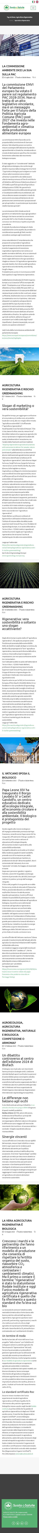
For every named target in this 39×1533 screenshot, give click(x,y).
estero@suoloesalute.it (24, 1454)
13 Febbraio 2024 (10, 1046)
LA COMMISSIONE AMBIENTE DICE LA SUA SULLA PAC (17, 70)
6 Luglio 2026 (8, 77)
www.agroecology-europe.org (13, 556)
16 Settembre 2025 (10, 610)
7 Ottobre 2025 (9, 396)
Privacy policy (7, 1517)
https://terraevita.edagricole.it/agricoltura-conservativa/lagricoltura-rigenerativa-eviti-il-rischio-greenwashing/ (18, 547)
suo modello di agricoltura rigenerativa (17, 1361)
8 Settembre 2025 (10, 781)
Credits (15, 1517)
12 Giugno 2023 (9, 1232)
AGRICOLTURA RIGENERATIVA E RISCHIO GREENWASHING (18, 389)
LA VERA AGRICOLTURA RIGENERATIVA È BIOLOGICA (17, 1224)
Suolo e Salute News (24, 77)
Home (11, 20)
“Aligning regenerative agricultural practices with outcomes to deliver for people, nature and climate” (18, 447)
